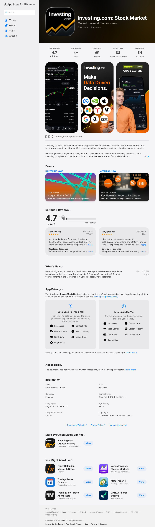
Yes (47, 415)
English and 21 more (54, 406)
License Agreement (118, 425)
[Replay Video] (49, 129)
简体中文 (83, 512)
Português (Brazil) (120, 512)
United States (50, 509)
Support (103, 524)
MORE (90, 245)
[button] (19, 20)
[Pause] (65, 129)
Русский (73, 512)
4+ (100, 406)
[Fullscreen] (74, 129)
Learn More (131, 352)
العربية (64, 512)
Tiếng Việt (134, 512)
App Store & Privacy (74, 524)
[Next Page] (152, 52)
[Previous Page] (42, 52)
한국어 (108, 512)
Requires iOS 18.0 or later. (111, 397)
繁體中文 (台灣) (51, 515)
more (146, 156)
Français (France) (96, 512)
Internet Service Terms (54, 524)
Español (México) (52, 512)
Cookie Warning (91, 524)
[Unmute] (70, 129)
